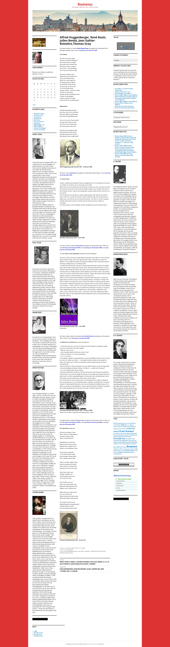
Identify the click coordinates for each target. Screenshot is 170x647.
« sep (33, 104)
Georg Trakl (37, 117)
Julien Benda (95, 551)
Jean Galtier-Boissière (84, 551)
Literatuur (70, 549)
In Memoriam (119, 435)
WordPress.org (38, 636)
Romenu (85, 4)
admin (83, 548)
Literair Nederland (39, 129)
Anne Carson (127, 423)
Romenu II (37, 123)
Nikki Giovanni (126, 442)
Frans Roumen (126, 431)
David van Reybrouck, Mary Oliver (125, 108)
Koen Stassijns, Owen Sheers (123, 93)
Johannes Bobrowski (118, 436)
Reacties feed (38, 634)
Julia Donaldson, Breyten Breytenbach (126, 96)
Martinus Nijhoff (121, 440)
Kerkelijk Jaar (119, 438)
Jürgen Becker (127, 436)
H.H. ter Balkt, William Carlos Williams (126, 95)
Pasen (132, 442)
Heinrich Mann (130, 433)
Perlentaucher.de (39, 121)
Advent (115, 423)
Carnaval (115, 426)
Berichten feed (38, 633)
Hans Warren (38, 118)
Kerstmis (128, 438)
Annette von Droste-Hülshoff (124, 424)
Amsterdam (121, 423)
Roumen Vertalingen (40, 128)
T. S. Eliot (122, 450)
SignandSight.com (39, 125)
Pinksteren (129, 443)
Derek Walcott (123, 428)
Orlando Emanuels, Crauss (122, 92)
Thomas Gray (69, 553)
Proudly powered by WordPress (75, 644)
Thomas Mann (38, 126)
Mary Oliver (129, 440)
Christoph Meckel (131, 426)
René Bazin (102, 551)
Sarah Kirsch (116, 449)
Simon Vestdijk (134, 449)
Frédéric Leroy (38, 115)
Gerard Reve (116, 433)
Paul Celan (37, 120)
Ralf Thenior (123, 447)
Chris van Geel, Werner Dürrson (124, 106)
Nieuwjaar (120, 442)
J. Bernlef (126, 435)
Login (35, 631)
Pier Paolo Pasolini (121, 443)
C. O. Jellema (130, 425)
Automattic (100, 644)
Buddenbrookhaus (39, 113)
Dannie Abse (116, 428)
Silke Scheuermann (125, 449)
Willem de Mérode (124, 452)
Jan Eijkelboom (133, 435)
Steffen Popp (116, 450)
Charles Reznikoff (122, 426)
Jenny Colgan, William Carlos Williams (126, 101)
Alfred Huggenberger (70, 551)
